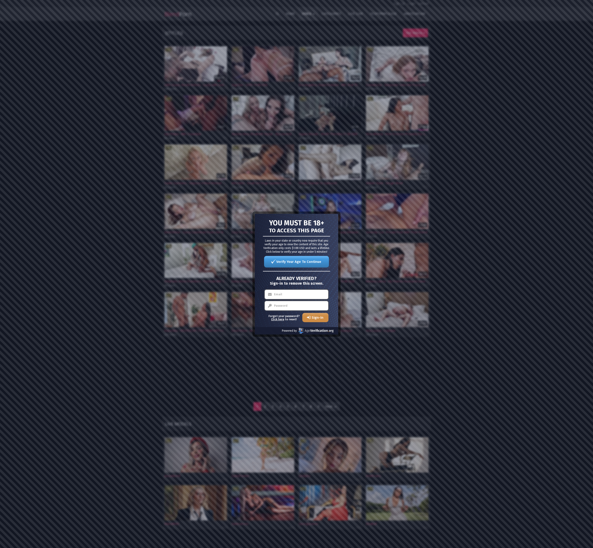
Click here (277, 319)
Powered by (289, 330)
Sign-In (317, 317)
